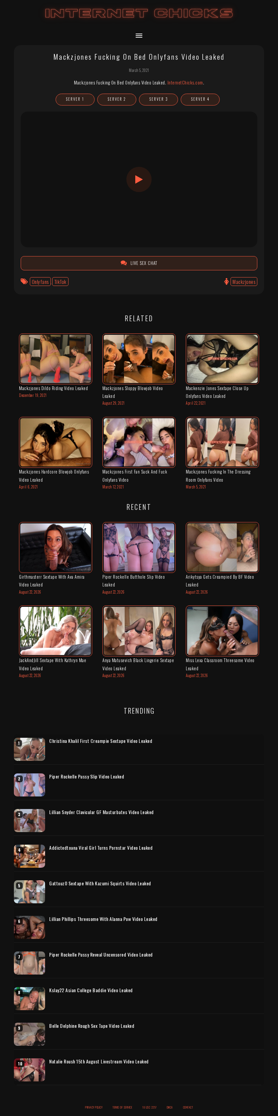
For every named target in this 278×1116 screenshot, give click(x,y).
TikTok (60, 281)
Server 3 (159, 99)
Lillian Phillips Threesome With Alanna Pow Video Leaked (103, 919)
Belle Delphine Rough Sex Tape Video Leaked (91, 1026)
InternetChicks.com (185, 82)
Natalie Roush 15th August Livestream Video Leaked (99, 1061)
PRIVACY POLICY (93, 1107)
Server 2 (117, 99)
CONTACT (188, 1107)
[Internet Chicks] (139, 20)
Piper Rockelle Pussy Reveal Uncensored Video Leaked (101, 954)
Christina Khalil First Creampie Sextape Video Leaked (100, 741)
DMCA (170, 1107)
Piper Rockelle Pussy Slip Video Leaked (86, 776)
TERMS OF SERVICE (122, 1107)
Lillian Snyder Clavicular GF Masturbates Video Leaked (101, 812)
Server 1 (75, 99)
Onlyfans (40, 281)
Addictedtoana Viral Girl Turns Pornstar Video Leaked (101, 848)
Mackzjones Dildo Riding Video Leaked (53, 388)
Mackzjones (244, 281)
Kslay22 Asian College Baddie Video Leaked (91, 990)
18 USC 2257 (149, 1107)
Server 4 (200, 99)
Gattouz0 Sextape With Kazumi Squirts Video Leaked (100, 883)
